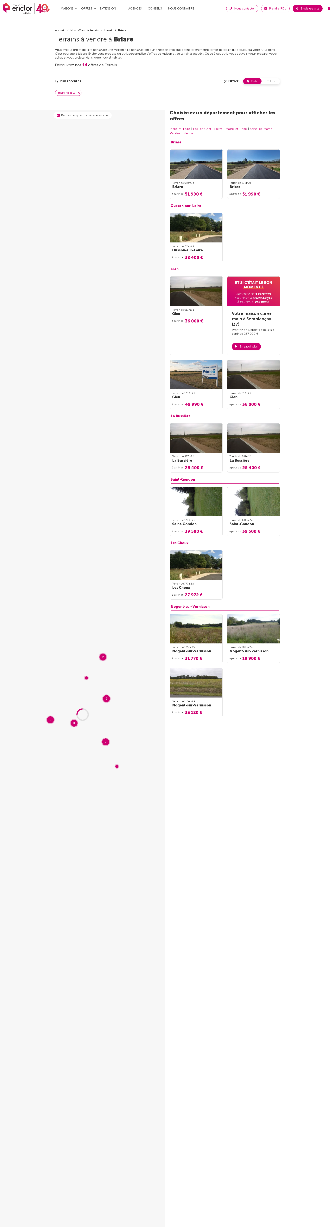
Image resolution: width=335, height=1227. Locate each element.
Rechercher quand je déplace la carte (84, 115)
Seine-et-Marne (261, 129)
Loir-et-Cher (202, 129)
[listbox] (68, 81)
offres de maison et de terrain (169, 53)
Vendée (175, 133)
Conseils (155, 8)
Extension (108, 8)
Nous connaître (181, 8)
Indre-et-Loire (180, 129)
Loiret (218, 129)
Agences (135, 8)
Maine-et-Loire (236, 129)
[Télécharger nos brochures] (329, 8)
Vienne (188, 133)
